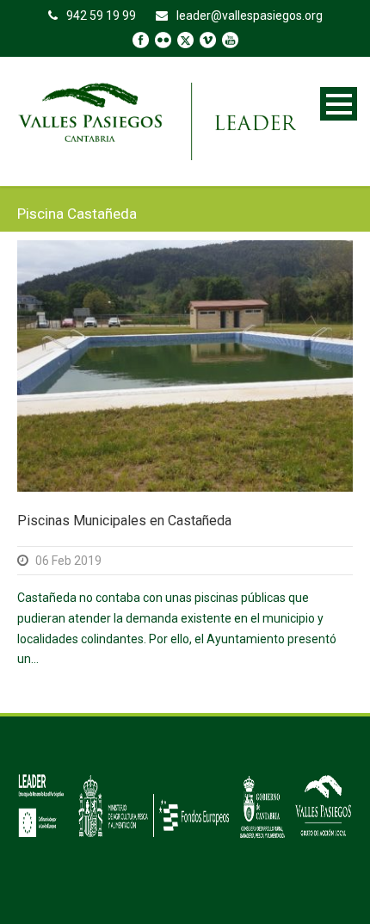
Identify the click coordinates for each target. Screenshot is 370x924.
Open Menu (338, 104)
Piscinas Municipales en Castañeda (124, 520)
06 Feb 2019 (68, 560)
